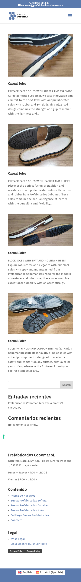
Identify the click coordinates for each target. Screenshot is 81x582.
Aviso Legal (18, 538)
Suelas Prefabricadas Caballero (30, 505)
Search (66, 384)
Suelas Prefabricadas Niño (27, 510)
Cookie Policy (33, 551)
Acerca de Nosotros (23, 495)
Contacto (16, 520)
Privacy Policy (17, 551)
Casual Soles (17, 83)
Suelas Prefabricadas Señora (29, 500)
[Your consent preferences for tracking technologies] (3, 436)
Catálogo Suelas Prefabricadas (30, 515)
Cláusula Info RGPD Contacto (29, 543)
